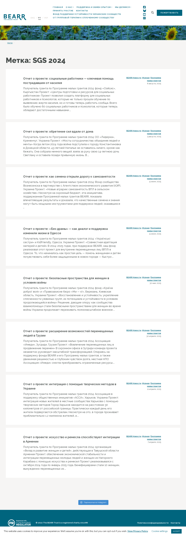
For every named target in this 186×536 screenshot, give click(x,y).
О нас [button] (69, 7)
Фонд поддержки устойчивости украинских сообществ (87, 14)
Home (9, 43)
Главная (58, 7)
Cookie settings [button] (160, 531)
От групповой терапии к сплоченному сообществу (83, 18)
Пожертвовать (169, 13)
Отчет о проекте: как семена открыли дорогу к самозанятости (69, 176)
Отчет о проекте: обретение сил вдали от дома (58, 131)
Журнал (146, 78)
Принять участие (63, 11)
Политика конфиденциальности (153, 523)
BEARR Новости (133, 78)
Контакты (82, 11)
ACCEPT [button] (176, 531)
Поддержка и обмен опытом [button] (94, 7)
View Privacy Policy (137, 531)
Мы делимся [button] (122, 7)
